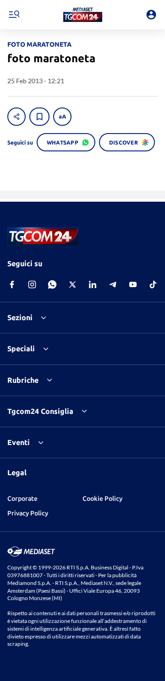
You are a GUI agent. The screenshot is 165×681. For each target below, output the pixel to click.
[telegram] (112, 284)
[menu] (13, 14)
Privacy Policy (27, 513)
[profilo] (151, 14)
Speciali (21, 348)
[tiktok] (153, 284)
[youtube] (133, 284)
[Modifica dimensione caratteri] (62, 116)
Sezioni (20, 317)
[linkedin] (92, 284)
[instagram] (32, 284)
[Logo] (82, 14)
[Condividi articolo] (16, 116)
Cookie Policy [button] (102, 498)
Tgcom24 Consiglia (40, 411)
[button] (82, 14)
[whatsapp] (52, 284)
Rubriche (22, 380)
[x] (72, 284)
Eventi (18, 442)
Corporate (22, 498)
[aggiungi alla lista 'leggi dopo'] (39, 116)
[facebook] (11, 284)
